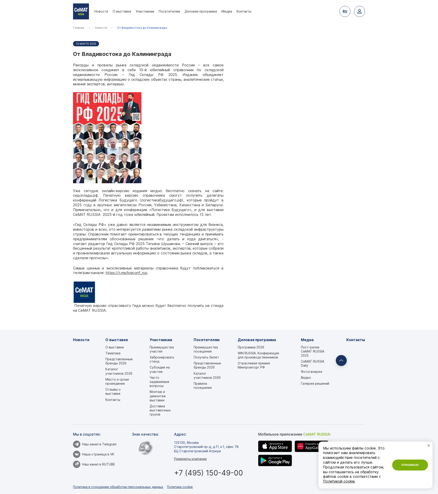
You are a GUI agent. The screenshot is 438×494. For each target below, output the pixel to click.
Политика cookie (180, 487)
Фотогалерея (311, 372)
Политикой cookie (339, 481)
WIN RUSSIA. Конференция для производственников (258, 355)
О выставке (122, 11)
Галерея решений (315, 383)
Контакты (244, 11)
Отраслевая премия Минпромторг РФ (254, 365)
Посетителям (169, 11)
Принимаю (410, 465)
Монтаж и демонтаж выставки (158, 396)
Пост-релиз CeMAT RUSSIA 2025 (312, 351)
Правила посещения (203, 385)
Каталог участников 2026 (118, 371)
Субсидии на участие (160, 369)
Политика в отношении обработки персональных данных (118, 487)
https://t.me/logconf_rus (126, 273)
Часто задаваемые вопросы (159, 382)
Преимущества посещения (206, 349)
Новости (101, 11)
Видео (306, 377)
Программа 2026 (251, 347)
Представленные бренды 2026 (119, 361)
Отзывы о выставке (113, 391)
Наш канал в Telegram (99, 444)
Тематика (112, 353)
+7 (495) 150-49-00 (208, 472)
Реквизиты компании (190, 459)
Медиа (227, 11)
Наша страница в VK (98, 454)
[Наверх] (341, 360)
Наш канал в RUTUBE (98, 464)
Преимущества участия (162, 349)
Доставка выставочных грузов (160, 410)
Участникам (145, 11)
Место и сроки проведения (117, 381)
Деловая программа (201, 11)
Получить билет (206, 357)
